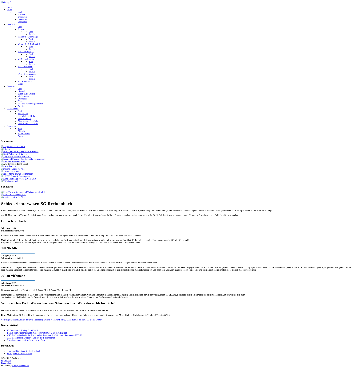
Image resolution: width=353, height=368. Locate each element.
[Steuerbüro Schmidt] (11, 171)
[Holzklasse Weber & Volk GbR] (18, 179)
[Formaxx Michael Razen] (13, 161)
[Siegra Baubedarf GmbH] (13, 146)
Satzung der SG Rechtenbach (19, 353)
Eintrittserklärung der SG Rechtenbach (23, 351)
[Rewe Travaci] (17, 174)
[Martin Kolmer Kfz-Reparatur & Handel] (19, 151)
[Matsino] (13, 169)
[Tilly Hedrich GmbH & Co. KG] (16, 156)
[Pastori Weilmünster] (13, 194)
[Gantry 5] (6, 2)
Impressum (6, 360)
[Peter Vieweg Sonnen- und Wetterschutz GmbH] (23, 192)
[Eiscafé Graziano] (9, 166)
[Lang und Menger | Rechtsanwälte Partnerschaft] (23, 159)
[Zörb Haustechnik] (9, 181)
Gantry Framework (20, 365)
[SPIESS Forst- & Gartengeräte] (15, 176)
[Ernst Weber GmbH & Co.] (14, 154)
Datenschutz (6, 363)
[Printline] (6, 149)
